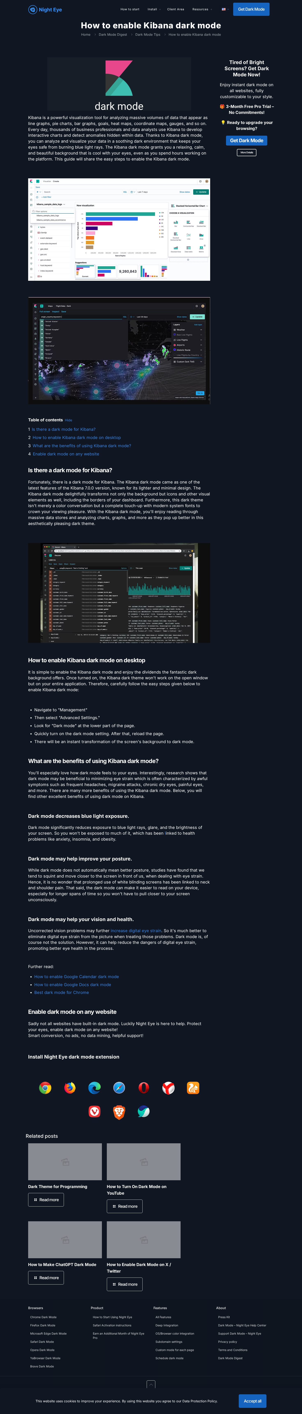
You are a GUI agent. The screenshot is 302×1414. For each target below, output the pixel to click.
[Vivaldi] (94, 1112)
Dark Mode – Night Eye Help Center (242, 1325)
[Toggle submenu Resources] (211, 9)
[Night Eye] (45, 9)
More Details (247, 152)
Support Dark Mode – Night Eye (239, 1333)
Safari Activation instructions (112, 1325)
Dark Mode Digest (113, 34)
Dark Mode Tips (147, 34)
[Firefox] (70, 1089)
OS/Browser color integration (175, 1333)
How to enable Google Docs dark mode (72, 984)
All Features (163, 1317)
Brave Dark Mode (42, 1366)
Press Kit (224, 1317)
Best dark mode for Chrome (61, 992)
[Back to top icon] (151, 1384)
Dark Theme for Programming (57, 1186)
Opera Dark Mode (42, 1350)
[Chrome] (45, 1089)
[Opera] (144, 1089)
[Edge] (94, 1089)
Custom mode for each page (175, 1350)
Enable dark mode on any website (66, 453)
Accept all (252, 1401)
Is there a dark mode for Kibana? (64, 429)
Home (85, 34)
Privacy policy (227, 1341)
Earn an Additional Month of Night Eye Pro (118, 1336)
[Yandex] (168, 1089)
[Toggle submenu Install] (160, 9)
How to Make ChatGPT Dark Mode (62, 1264)
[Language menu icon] (225, 9)
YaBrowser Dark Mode (45, 1358)
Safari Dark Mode (42, 1341)
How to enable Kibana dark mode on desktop (77, 437)
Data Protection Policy (199, 1401)
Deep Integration (167, 1325)
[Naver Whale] (144, 1112)
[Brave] (119, 1113)
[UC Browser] (193, 1089)
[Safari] (119, 1089)
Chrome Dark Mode (43, 1317)
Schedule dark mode (169, 1358)
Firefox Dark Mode (42, 1325)
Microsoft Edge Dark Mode (48, 1333)
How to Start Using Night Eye (112, 1317)
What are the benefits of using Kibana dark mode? (82, 445)
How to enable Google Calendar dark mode (76, 976)
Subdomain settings (169, 1341)
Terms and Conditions (232, 1350)
